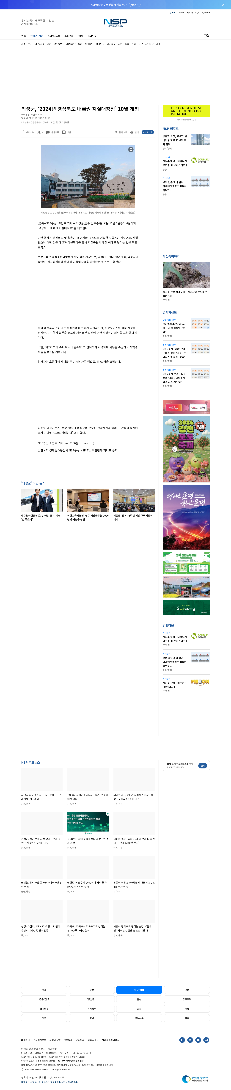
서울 (44, 989)
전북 (44, 1018)
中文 (197, 12)
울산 (139, 999)
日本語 (190, 12)
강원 (139, 1008)
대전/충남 (92, 999)
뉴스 (23, 36)
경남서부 (139, 1018)
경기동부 (186, 999)
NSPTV (91, 36)
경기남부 (44, 1008)
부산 (92, 989)
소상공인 (69, 36)
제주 (187, 1018)
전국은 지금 (37, 36)
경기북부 (91, 1008)
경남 (92, 1018)
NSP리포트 (53, 36)
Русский (206, 12)
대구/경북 (139, 989)
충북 (187, 1008)
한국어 (172, 12)
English (181, 12)
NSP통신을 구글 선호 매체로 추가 (108, 4)
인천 (187, 989)
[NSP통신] (115, 23)
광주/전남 (44, 999)
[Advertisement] (115, 75)
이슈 (80, 36)
